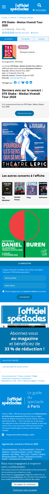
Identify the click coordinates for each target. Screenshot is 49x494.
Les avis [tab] (41, 39)
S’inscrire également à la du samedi (25, 291)
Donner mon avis (24, 113)
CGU (19, 381)
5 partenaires (19, 474)
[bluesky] (23, 83)
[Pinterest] (27, 83)
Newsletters (6, 381)
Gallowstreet (44, 197)
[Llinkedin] (30, 83)
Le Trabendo (11, 73)
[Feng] (32, 188)
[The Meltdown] (7, 188)
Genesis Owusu (17, 198)
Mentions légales (29, 381)
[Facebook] (15, 83)
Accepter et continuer (25, 484)
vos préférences (17, 477)
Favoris (35, 33)
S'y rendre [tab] (25, 39)
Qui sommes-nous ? (9, 376)
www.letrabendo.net (18, 78)
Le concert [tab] (9, 39)
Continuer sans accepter (25, 490)
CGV (14, 381)
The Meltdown (6, 199)
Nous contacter (25, 376)
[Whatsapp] (19, 83)
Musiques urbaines (33, 68)
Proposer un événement (21, 378)
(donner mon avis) (22, 33)
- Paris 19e (13, 29)
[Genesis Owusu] (19, 188)
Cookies (41, 381)
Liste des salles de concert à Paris (15, 367)
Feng (28, 197)
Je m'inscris (25, 297)
